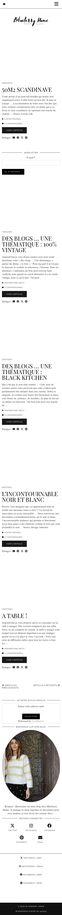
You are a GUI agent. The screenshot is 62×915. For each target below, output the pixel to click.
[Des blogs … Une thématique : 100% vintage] (31, 209)
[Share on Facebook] (18, 137)
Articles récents (45, 685)
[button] (58, 4)
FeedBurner (38, 721)
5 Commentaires (13, 124)
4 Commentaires (13, 653)
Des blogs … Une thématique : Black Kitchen (27, 371)
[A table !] (31, 586)
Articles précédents (10, 686)
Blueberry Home (34, 906)
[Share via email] (14, 137)
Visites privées (12, 119)
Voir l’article (14, 130)
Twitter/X (32, 858)
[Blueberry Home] (31, 17)
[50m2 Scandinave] (31, 60)
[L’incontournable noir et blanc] (31, 464)
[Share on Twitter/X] (22, 137)
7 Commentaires (13, 287)
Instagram (32, 866)
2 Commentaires (13, 537)
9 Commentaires (13, 415)
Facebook (32, 875)
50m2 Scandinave (27, 89)
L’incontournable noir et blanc (30, 496)
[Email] (4, 4)
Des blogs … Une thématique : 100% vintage (29, 244)
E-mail (31, 157)
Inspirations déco (14, 283)
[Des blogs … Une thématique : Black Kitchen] (31, 336)
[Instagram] (8, 895)
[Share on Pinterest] (26, 137)
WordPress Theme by (31, 911)
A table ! (14, 615)
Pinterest (32, 883)
